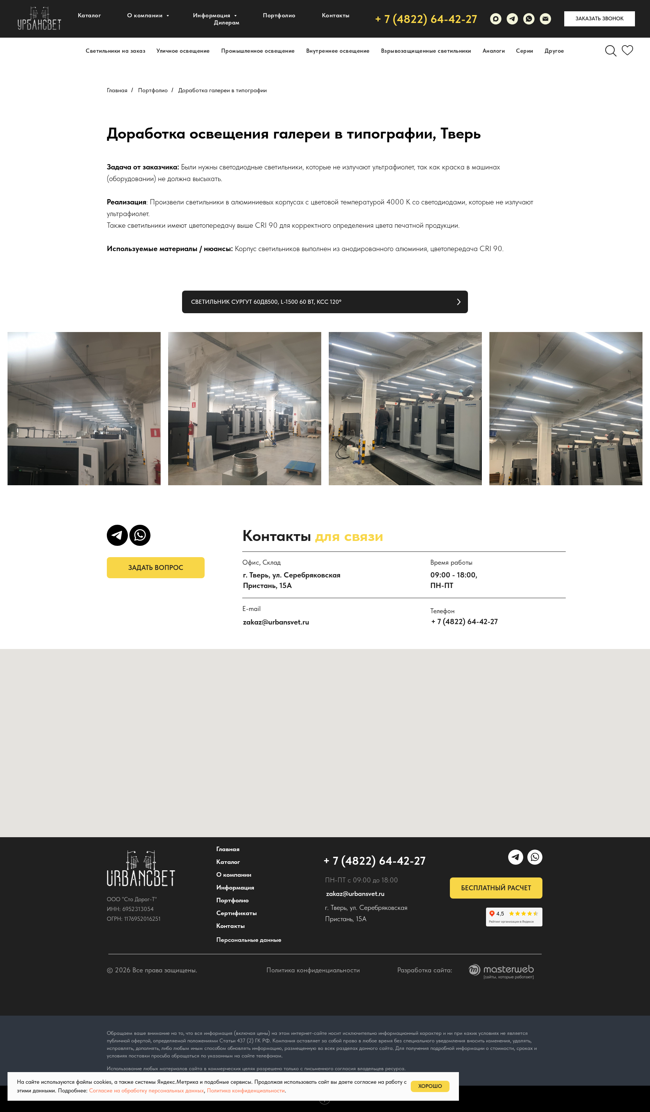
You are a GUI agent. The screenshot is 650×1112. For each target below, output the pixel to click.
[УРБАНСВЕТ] (512, 18)
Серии (524, 50)
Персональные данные (248, 939)
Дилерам (227, 22)
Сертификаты (236, 913)
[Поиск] (611, 50)
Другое (554, 50)
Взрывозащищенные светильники (426, 50)
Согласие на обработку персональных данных (146, 1090)
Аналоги (494, 50)
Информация (235, 887)
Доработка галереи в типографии (222, 90)
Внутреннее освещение (338, 50)
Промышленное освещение (258, 50)
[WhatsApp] (529, 18)
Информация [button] (212, 15)
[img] (141, 868)
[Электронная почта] (545, 18)
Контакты (336, 15)
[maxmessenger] (495, 18)
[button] (599, 18)
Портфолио (279, 15)
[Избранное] (627, 50)
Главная (117, 90)
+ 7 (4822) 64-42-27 (426, 19)
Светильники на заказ (115, 50)
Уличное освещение (183, 50)
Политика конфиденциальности (313, 970)
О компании (145, 15)
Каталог (89, 15)
